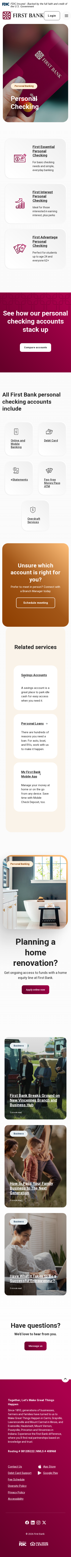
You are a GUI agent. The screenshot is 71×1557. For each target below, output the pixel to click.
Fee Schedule (16, 1479)
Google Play (53, 1473)
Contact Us (15, 1466)
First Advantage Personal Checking (45, 241)
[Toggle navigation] (66, 15)
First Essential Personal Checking (44, 151)
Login (52, 15)
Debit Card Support (19, 1473)
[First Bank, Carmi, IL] (23, 15)
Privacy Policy (16, 1492)
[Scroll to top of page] (65, 1378)
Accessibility (15, 1498)
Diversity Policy (17, 1486)
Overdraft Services (33, 520)
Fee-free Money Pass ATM (52, 483)
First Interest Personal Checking (43, 196)
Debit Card (51, 440)
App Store (53, 1466)
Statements (20, 479)
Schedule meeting (35, 602)
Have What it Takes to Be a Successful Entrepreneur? (33, 1278)
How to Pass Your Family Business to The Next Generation (31, 1188)
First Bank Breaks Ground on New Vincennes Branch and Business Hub (35, 1100)
